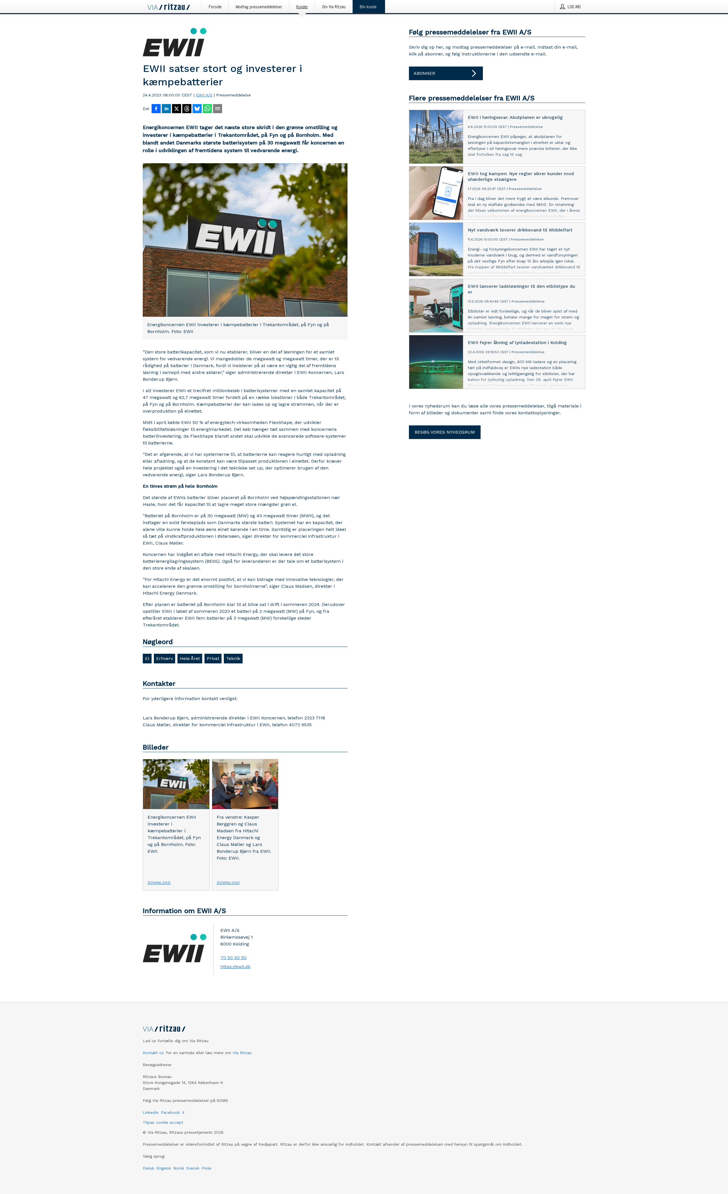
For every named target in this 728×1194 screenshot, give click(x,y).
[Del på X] (176, 109)
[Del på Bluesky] (197, 109)
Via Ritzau (242, 1052)
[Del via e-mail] (217, 109)
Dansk (148, 1168)
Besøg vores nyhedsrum (445, 432)
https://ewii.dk (235, 966)
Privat (213, 658)
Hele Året (190, 658)
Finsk (206, 1168)
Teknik (233, 658)
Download (159, 882)
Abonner (424, 73)
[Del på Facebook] (156, 109)
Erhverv (164, 658)
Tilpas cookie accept (163, 1122)
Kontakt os (153, 1052)
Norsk (178, 1168)
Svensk (192, 1168)
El (147, 658)
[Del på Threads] (186, 109)
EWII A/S (204, 95)
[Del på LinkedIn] (166, 109)
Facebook (170, 1112)
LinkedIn (151, 1112)
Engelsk (163, 1168)
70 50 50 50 (233, 957)
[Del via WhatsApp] (207, 109)
